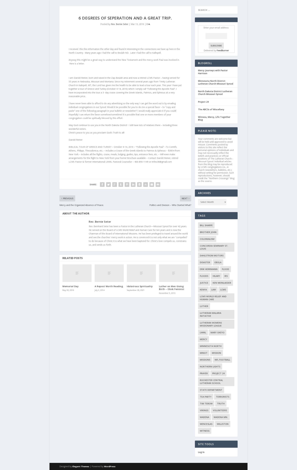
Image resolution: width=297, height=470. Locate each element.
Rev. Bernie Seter (119, 24)
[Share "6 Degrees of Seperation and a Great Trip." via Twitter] (108, 184)
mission (216, 352)
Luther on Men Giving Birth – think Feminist (171, 288)
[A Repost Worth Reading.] (109, 273)
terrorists (222, 396)
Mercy (203, 339)
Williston (222, 423)
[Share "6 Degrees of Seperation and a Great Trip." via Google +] (115, 184)
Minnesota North (211, 346)
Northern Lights (210, 366)
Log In (201, 452)
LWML (203, 332)
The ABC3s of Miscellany (211, 109)
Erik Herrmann (208, 269)
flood (225, 269)
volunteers (220, 410)
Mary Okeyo (217, 332)
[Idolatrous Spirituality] (141, 273)
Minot (203, 352)
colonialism (207, 238)
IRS (226, 275)
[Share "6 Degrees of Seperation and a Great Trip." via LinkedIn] (133, 184)
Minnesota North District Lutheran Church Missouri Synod (215, 82)
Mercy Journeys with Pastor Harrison (213, 72)
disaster (205, 262)
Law (213, 289)
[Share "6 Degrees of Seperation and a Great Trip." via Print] (158, 184)
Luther (204, 306)
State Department (211, 389)
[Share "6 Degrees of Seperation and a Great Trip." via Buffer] (139, 184)
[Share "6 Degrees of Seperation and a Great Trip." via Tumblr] (121, 184)
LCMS (223, 289)
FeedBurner (223, 50)
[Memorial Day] (77, 273)
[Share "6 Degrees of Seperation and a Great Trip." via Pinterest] (127, 184)
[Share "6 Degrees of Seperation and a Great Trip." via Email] (152, 184)
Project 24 (203, 101)
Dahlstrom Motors (212, 255)
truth (221, 403)
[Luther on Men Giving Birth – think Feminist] (173, 273)
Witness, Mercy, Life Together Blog (214, 118)
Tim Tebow (206, 403)
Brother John (208, 232)
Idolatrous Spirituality (140, 286)
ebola (218, 262)
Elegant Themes (80, 466)
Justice (204, 282)
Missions (205, 359)
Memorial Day (70, 286)
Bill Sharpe (206, 225)
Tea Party (205, 396)
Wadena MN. (221, 417)
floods (204, 275)
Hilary (216, 275)
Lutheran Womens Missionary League (211, 324)
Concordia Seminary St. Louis (214, 247)
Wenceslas (206, 423)
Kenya (203, 289)
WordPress (109, 466)
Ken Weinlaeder (222, 282)
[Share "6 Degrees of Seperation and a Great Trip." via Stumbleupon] (145, 184)
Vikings (204, 410)
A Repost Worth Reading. (109, 286)
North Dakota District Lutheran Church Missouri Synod (215, 93)
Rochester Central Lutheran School (211, 382)
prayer (204, 373)
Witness (204, 430)
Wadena (204, 417)
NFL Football (222, 359)
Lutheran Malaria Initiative (210, 314)
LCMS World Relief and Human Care (213, 298)
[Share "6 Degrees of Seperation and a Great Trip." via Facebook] (102, 184)
